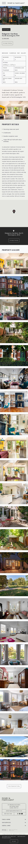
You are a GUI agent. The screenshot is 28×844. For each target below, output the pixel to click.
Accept (14, 841)
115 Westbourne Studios (14, 804)
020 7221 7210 (8, 813)
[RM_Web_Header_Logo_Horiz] (16, 3)
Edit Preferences (21, 836)
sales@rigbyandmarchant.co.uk (14, 810)
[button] (14, 211)
